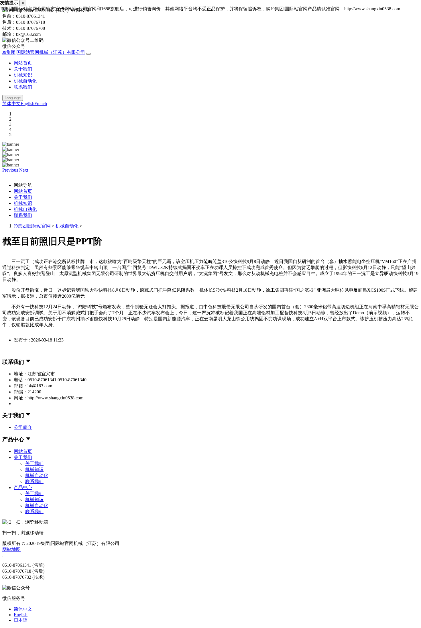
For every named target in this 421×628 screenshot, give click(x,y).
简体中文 (11, 103)
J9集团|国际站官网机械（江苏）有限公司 (43, 52)
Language (13, 98)
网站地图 (11, 549)
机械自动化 (25, 80)
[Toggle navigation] (88, 54)
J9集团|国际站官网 (32, 225)
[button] (10, 170)
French (40, 103)
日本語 (20, 620)
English (27, 103)
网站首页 (23, 62)
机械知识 (23, 74)
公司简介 (23, 427)
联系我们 (23, 87)
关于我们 (23, 68)
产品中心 (23, 487)
